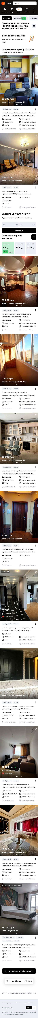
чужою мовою (8, 1007)
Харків (16, 109)
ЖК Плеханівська (8, 937)
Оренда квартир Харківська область (20, 993)
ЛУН (3, 993)
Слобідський (7, 109)
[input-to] (27, 224)
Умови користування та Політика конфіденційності (17, 1003)
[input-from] (10, 224)
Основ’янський (8, 941)
